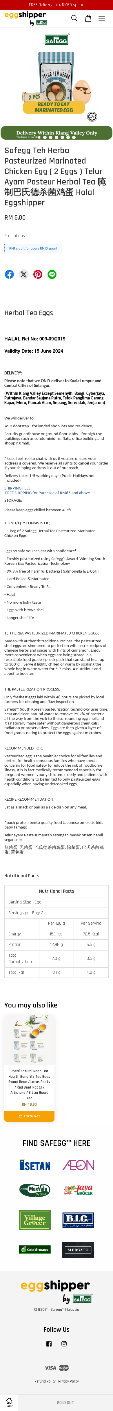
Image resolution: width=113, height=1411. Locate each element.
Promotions (14, 236)
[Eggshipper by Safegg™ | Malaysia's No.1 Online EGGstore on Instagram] (64, 1346)
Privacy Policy (68, 1381)
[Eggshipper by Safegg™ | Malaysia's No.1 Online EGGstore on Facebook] (49, 1346)
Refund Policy (45, 1381)
